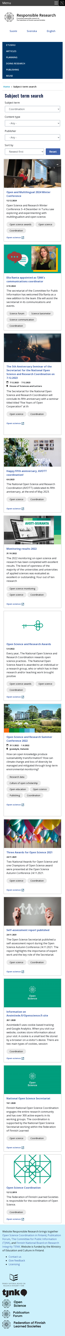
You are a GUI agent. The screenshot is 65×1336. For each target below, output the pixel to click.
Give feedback (17, 1260)
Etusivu (10, 45)
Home (6, 86)
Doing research (15, 63)
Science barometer (41, 313)
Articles (11, 51)
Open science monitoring (22, 588)
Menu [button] (6, 3)
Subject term (12, 102)
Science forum (17, 313)
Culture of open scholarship (24, 783)
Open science (45, 224)
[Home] (30, 16)
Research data (17, 776)
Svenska (32, 31)
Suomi (13, 31)
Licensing (14, 1264)
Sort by (9, 145)
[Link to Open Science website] (14, 1303)
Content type (12, 117)
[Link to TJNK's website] (14, 1292)
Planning (11, 57)
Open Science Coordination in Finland (24, 1235)
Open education (18, 789)
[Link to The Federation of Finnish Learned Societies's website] (23, 1324)
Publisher (10, 131)
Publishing (12, 69)
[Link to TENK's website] (13, 1279)
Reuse (9, 75)
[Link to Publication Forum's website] (15, 1314)
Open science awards (20, 224)
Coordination (16, 230)
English (51, 31)
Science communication (22, 319)
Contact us (15, 1256)
